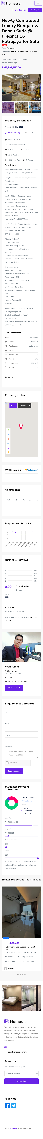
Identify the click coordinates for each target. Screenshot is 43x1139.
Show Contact (14, 688)
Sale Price (8, 818)
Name (7, 712)
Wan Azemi (12, 666)
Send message (14, 771)
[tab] (13, 405)
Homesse (13, 1128)
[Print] (26, 133)
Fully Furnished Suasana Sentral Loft (20, 948)
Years (7, 851)
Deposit (8, 829)
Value (7, 594)
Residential (11, 48)
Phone (7, 735)
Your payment (28, 797)
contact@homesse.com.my (15, 1052)
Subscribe (21, 1081)
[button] (38, 3)
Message (8, 746)
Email (7, 723)
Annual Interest (11, 840)
